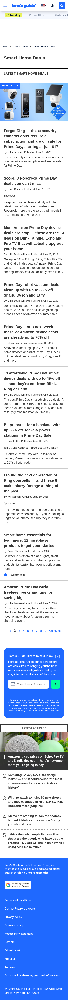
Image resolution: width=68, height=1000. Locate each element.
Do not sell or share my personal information (32, 975)
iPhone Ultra (36, 15)
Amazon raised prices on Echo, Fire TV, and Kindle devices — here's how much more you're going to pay (36, 761)
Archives (55, 630)
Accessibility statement (19, 933)
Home (4, 46)
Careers (10, 942)
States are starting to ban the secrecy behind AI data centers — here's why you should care (34, 820)
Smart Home (20, 46)
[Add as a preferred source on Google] (18, 885)
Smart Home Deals (44, 46)
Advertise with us (15, 950)
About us (10, 958)
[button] (62, 5)
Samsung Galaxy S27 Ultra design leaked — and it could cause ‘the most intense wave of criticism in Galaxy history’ (35, 781)
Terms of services (47, 700)
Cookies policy (14, 925)
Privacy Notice (48, 703)
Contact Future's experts (20, 908)
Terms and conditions (18, 900)
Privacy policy (13, 917)
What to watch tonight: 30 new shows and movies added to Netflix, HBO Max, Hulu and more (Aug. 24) (35, 802)
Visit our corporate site (33, 872)
